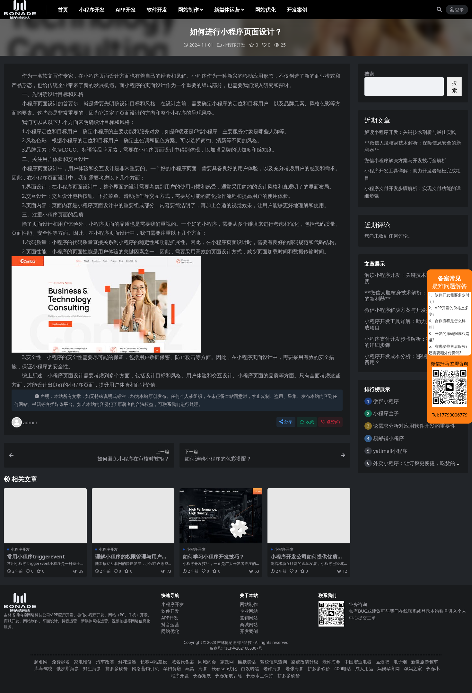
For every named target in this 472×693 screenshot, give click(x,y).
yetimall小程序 (390, 450)
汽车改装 (105, 662)
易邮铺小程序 (388, 438)
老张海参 (294, 668)
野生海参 (92, 668)
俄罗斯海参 (68, 668)
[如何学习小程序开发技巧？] (220, 515)
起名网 (41, 662)
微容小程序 (386, 401)
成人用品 (364, 668)
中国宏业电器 (358, 662)
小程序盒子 (386, 413)
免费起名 (61, 662)
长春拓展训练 (228, 675)
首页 (63, 9)
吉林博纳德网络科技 (234, 642)
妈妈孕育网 (388, 668)
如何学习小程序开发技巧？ (213, 556)
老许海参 (331, 662)
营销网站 (249, 618)
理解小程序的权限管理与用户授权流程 (131, 559)
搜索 (369, 73)
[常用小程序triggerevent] (45, 515)
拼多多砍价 (116, 668)
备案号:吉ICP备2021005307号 (236, 648)
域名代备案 (182, 662)
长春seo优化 (224, 668)
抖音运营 (170, 624)
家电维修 (83, 662)
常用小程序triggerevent (36, 556)
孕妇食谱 (172, 668)
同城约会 (207, 662)
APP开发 (126, 9)
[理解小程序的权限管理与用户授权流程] (133, 515)
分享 (288, 421)
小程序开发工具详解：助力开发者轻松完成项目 (410, 324)
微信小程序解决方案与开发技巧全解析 (405, 160)
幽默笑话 (247, 662)
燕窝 (189, 668)
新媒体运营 (227, 9)
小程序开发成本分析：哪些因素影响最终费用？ (410, 359)
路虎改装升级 (304, 662)
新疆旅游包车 (424, 662)
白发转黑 (250, 668)
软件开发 (157, 9)
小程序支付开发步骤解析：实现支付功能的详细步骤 (410, 341)
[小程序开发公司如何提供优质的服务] (308, 515)
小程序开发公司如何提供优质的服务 (307, 559)
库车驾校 (43, 668)
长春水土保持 (259, 675)
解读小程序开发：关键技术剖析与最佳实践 (410, 132)
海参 (202, 668)
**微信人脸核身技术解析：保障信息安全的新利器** (411, 295)
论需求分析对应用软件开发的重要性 (414, 425)
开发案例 (297, 9)
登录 (459, 9)
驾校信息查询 (273, 662)
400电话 (342, 668)
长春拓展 (202, 675)
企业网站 (249, 611)
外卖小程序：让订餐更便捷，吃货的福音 (419, 463)
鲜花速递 (127, 662)
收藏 (310, 421)
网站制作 (188, 9)
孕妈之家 (413, 668)
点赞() (333, 421)
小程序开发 (92, 9)
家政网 (227, 662)
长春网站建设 (153, 662)
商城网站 (249, 624)
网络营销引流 (145, 668)
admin (30, 422)
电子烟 (400, 662)
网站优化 (265, 9)
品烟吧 (382, 662)
